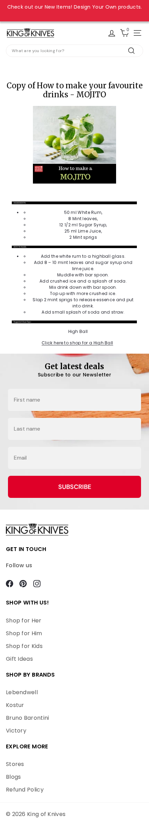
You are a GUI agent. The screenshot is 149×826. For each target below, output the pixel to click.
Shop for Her (24, 621)
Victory (16, 731)
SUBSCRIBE (74, 487)
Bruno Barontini (27, 718)
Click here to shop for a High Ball (77, 343)
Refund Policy (25, 790)
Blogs (13, 777)
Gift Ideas (19, 659)
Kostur (15, 705)
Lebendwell (22, 692)
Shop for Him (24, 633)
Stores (15, 764)
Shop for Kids (24, 646)
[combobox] (74, 51)
